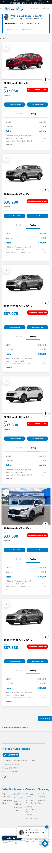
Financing (43, 789)
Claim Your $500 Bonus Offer (37, 90)
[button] (45, 79)
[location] (47, 2)
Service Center (31, 818)
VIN (21, 23)
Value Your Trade (37, 105)
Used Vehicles (19, 798)
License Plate (33, 23)
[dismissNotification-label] (46, 827)
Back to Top (45, 718)
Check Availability (15, 105)
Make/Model (11, 23)
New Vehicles (19, 794)
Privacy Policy (11, 840)
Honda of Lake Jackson (5, 840)
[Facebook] (4, 777)
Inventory (20, 789)
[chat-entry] (45, 843)
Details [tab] (19, 113)
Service (30, 789)
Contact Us (12, 754)
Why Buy (8, 789)
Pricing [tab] (33, 113)
